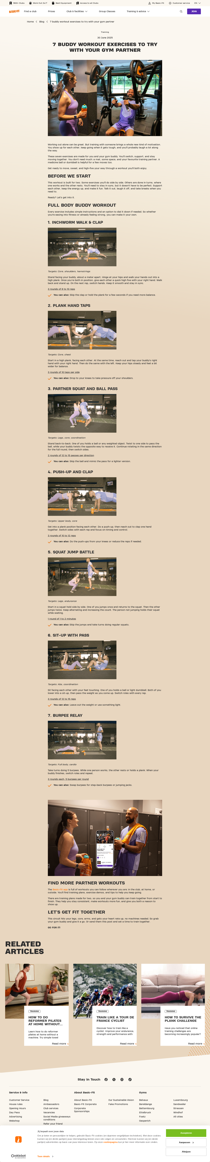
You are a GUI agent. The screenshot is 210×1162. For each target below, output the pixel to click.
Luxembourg (180, 1100)
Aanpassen (184, 1142)
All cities (178, 1117)
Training (105, 32)
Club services (50, 1108)
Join (194, 11)
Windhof (178, 1112)
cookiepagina (110, 1142)
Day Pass (14, 1112)
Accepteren (186, 1133)
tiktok (130, 1079)
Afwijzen (186, 1151)
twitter (114, 1079)
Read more (59, 1043)
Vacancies (49, 1112)
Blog (45, 1100)
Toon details (43, 1156)
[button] (197, 3)
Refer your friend (53, 1124)
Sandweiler (179, 1104)
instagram (122, 1079)
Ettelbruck (145, 1112)
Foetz (142, 1117)
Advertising (15, 1117)
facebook (106, 1079)
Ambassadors (51, 1104)
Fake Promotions (118, 1104)
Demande (180, 11)
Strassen (178, 1108)
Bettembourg (146, 1108)
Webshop (14, 1121)
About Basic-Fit (83, 1100)
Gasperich (144, 1121)
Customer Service (19, 1100)
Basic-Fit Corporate (85, 1104)
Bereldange (145, 1104)
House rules (16, 1104)
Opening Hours (17, 1108)
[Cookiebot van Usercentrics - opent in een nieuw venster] (18, 1156)
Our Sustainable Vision (121, 1100)
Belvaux (143, 1100)
